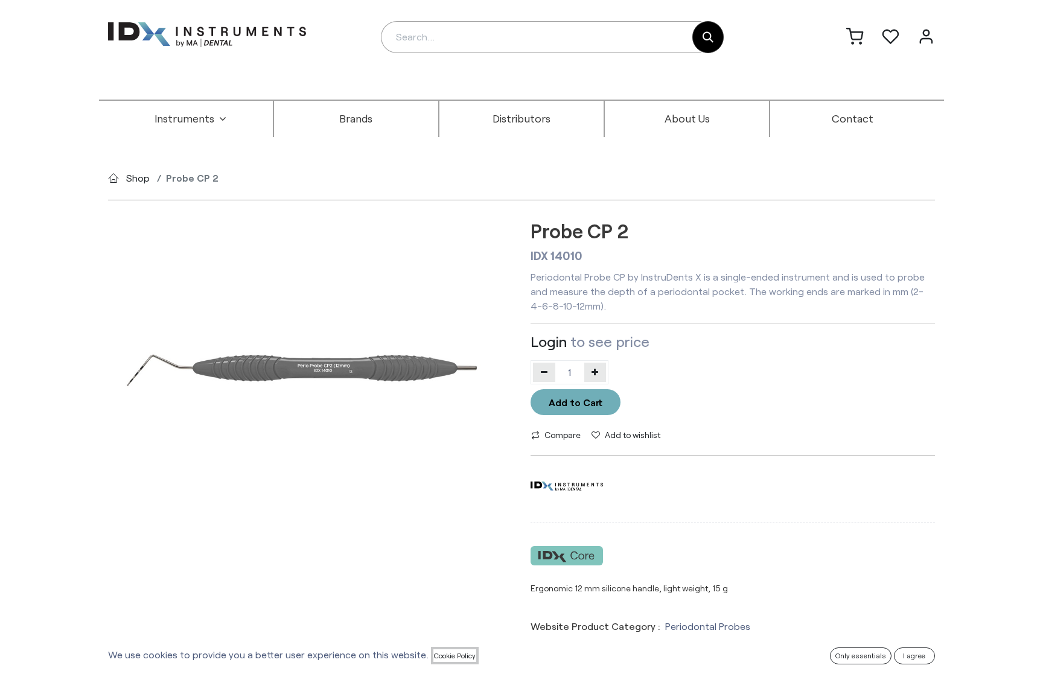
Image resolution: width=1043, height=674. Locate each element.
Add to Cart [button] (575, 402)
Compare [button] (562, 435)
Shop (138, 177)
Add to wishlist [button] (632, 435)
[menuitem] (191, 119)
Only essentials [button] (860, 655)
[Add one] (595, 372)
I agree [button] (914, 655)
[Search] (708, 37)
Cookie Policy (455, 655)
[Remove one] (544, 372)
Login (549, 341)
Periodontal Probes (707, 626)
